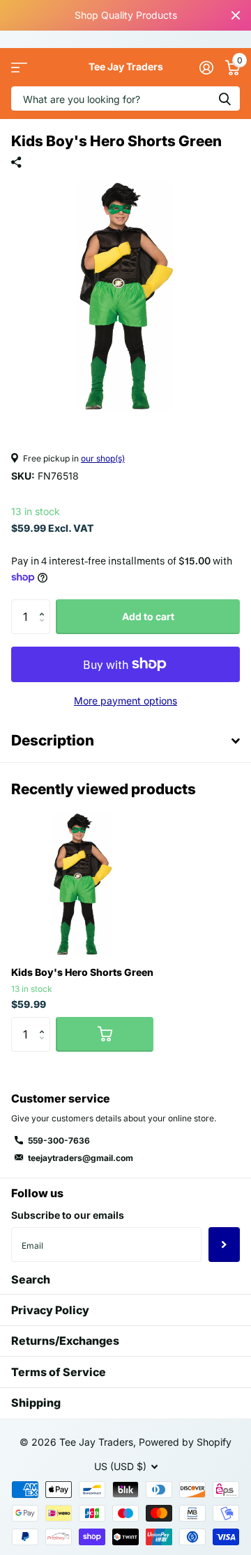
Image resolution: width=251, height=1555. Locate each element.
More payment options (125, 701)
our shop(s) (103, 458)
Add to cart (148, 616)
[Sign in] (206, 67)
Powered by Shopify (185, 1442)
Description (52, 740)
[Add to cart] (104, 1034)
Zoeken (224, 98)
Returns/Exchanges (65, 1341)
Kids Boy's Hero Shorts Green (82, 972)
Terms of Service (58, 1372)
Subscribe (224, 1244)
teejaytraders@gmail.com (80, 1158)
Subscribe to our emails (67, 1215)
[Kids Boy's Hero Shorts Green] (82, 884)
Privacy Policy (50, 1310)
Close (235, 15)
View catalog (19, 67)
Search (30, 1279)
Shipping (36, 1403)
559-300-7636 (59, 1140)
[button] (45, 604)
